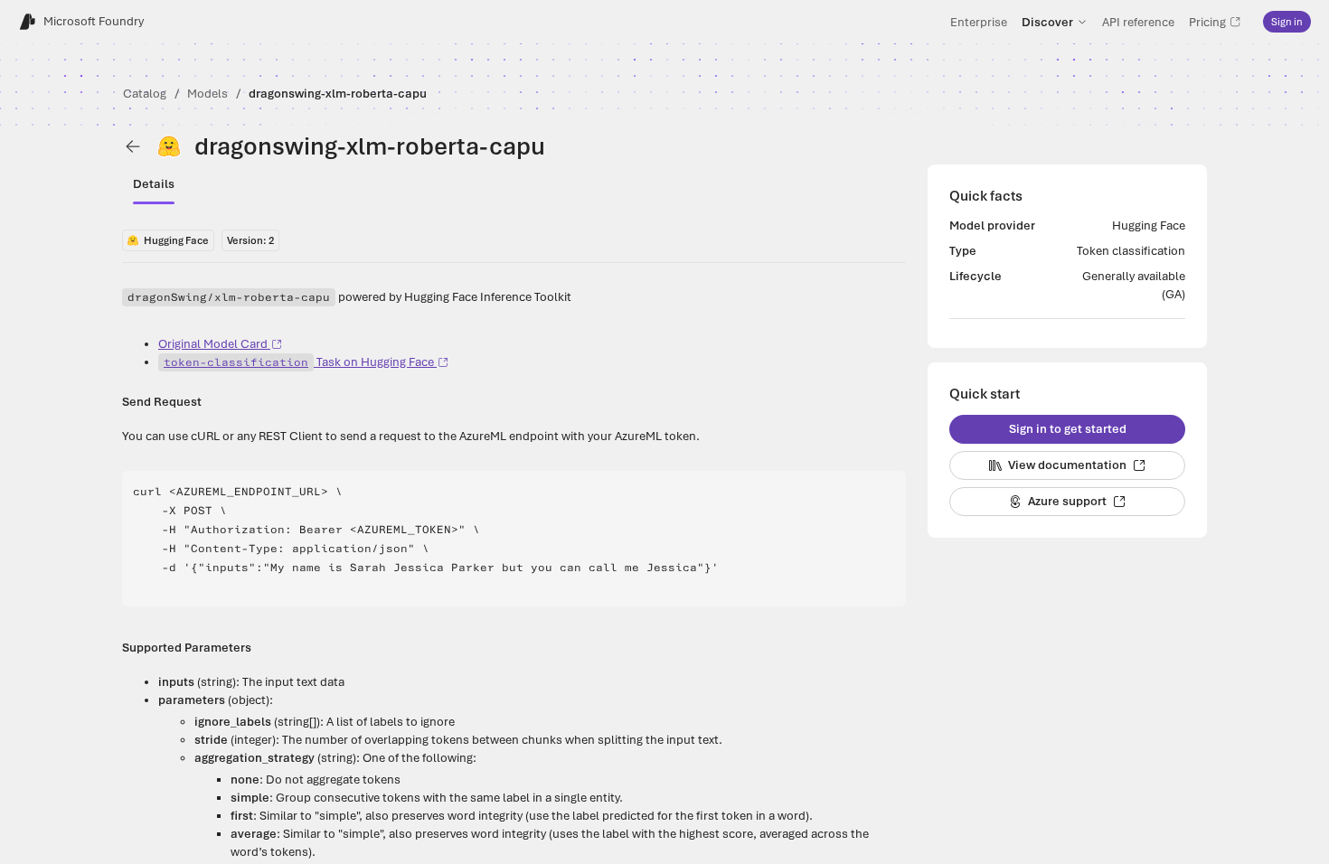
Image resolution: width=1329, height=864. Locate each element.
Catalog (144, 93)
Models (207, 93)
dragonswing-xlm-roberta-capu (338, 93)
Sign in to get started (1067, 429)
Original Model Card (213, 344)
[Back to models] (133, 146)
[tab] (153, 184)
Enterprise (978, 22)
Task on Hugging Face (299, 362)
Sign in (1287, 21)
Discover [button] (1047, 22)
